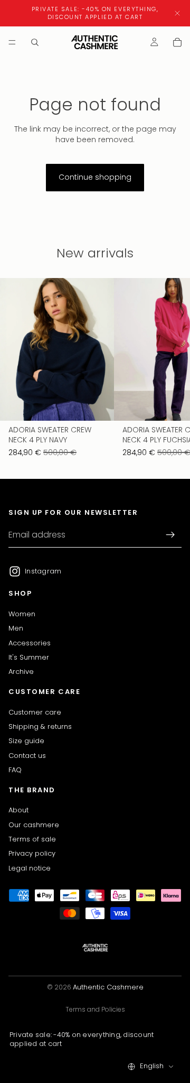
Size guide (26, 741)
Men (15, 629)
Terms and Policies (95, 1009)
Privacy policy (31, 854)
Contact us (27, 756)
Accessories (29, 643)
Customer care (34, 712)
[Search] (34, 42)
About (18, 810)
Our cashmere (33, 825)
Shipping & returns (40, 726)
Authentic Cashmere (108, 987)
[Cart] (177, 42)
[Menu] (12, 42)
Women (21, 614)
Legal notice (29, 868)
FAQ (15, 770)
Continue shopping (95, 177)
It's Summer (28, 657)
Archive (21, 672)
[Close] (177, 13)
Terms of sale (32, 839)
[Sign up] (170, 535)
